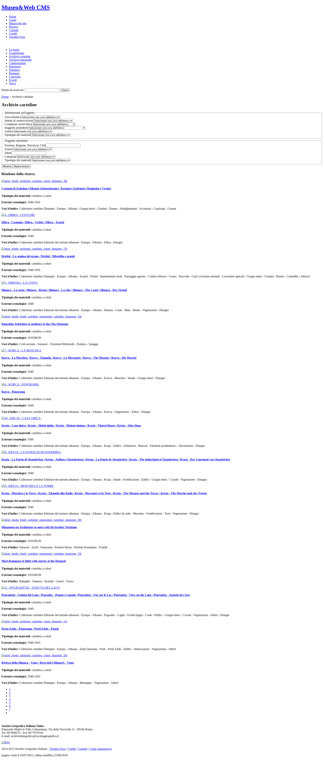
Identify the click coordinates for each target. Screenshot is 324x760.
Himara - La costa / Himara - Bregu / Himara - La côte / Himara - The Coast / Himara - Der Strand (64, 290)
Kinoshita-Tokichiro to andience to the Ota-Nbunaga (35, 324)
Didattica (14, 69)
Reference (15, 66)
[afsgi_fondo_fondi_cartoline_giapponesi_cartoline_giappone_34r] (42, 316)
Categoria (10, 156)
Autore (8, 131)
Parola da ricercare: (13, 90)
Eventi (13, 80)
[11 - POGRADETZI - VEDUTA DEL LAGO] (31, 587)
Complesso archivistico (18, 124)
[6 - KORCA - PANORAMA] (20, 384)
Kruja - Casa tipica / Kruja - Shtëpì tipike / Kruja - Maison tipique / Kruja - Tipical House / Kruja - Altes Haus (71, 425)
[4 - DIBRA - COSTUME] (18, 215)
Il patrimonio (16, 53)
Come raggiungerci (100, 748)
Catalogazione (17, 63)
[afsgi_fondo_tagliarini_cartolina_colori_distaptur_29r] (34, 655)
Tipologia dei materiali (17, 134)
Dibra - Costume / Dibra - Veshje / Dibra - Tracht (33, 222)
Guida (12, 20)
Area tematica (12, 117)
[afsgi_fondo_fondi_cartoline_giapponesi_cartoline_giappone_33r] (42, 553)
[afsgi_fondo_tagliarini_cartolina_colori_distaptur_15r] (34, 248)
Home (12, 16)
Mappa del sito (17, 23)
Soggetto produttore (16, 127)
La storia (14, 49)
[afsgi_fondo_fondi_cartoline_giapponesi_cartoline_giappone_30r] (42, 519)
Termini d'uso (17, 36)
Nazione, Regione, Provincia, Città (25, 145)
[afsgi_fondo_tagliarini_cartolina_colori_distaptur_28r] (34, 181)
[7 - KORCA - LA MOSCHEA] (21, 350)
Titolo (7, 152)
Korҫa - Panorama (13, 391)
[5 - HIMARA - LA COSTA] (20, 282)
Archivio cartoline (19, 56)
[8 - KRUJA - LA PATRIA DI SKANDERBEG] (31, 452)
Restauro (14, 73)
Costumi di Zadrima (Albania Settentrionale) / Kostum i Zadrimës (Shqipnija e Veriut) (56, 188)
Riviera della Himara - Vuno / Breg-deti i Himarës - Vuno (38, 662)
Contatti (13, 30)
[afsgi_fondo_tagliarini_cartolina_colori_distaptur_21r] (34, 621)
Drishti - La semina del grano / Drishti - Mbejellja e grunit (38, 256)
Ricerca (13, 26)
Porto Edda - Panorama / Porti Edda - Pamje (30, 628)
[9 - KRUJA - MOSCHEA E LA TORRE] (28, 486)
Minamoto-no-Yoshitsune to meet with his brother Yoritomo (39, 527)
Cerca (65, 90)
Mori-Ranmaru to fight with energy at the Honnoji (34, 561)
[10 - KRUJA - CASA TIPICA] (21, 418)
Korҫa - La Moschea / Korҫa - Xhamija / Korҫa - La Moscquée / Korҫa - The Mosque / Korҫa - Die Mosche (69, 357)
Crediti (13, 33)
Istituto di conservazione (18, 120)
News (12, 83)
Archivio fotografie (20, 59)
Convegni (15, 76)
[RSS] (6, 742)
